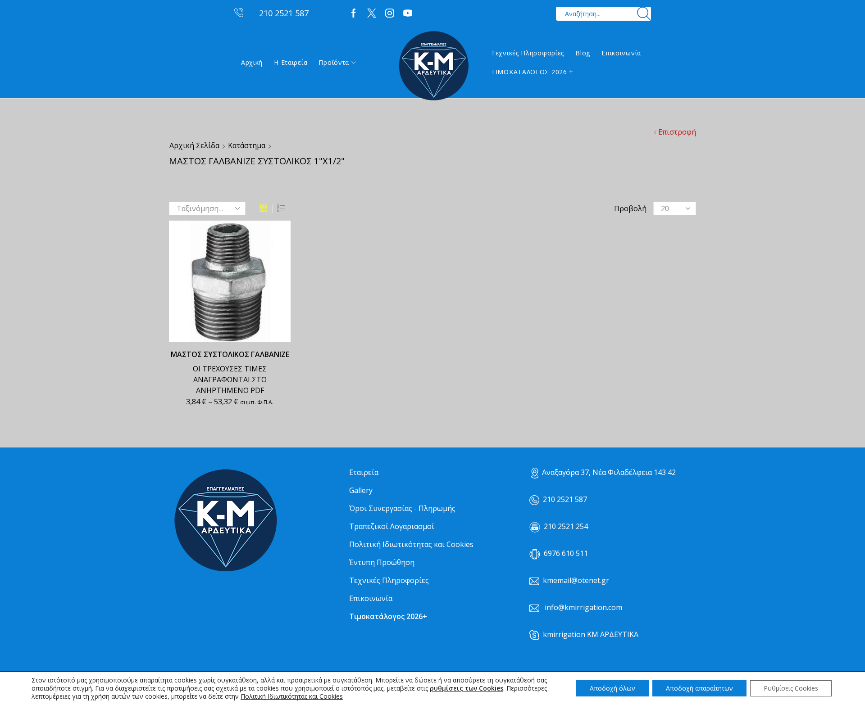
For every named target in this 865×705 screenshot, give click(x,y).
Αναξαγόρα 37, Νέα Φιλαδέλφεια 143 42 (609, 472)
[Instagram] (389, 13)
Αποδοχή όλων (612, 688)
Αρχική (252, 62)
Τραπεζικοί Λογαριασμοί (391, 526)
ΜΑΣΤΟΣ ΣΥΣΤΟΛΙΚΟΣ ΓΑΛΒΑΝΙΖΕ (230, 354)
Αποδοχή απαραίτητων (699, 688)
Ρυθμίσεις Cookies (791, 688)
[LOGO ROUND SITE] (225, 520)
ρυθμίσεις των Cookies (466, 688)
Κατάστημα (246, 145)
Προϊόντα (334, 62)
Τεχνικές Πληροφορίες (527, 53)
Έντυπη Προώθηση (381, 562)
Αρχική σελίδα (194, 145)
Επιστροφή (677, 131)
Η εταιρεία (290, 62)
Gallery (361, 490)
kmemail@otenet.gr (576, 580)
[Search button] (644, 14)
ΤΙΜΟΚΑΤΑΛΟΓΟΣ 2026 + (532, 72)
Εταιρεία (363, 472)
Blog (582, 53)
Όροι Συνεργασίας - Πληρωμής (402, 508)
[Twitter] (371, 13)
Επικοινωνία (621, 53)
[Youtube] (407, 13)
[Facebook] (353, 13)
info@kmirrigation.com (583, 607)
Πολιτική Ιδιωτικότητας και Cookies (411, 544)
